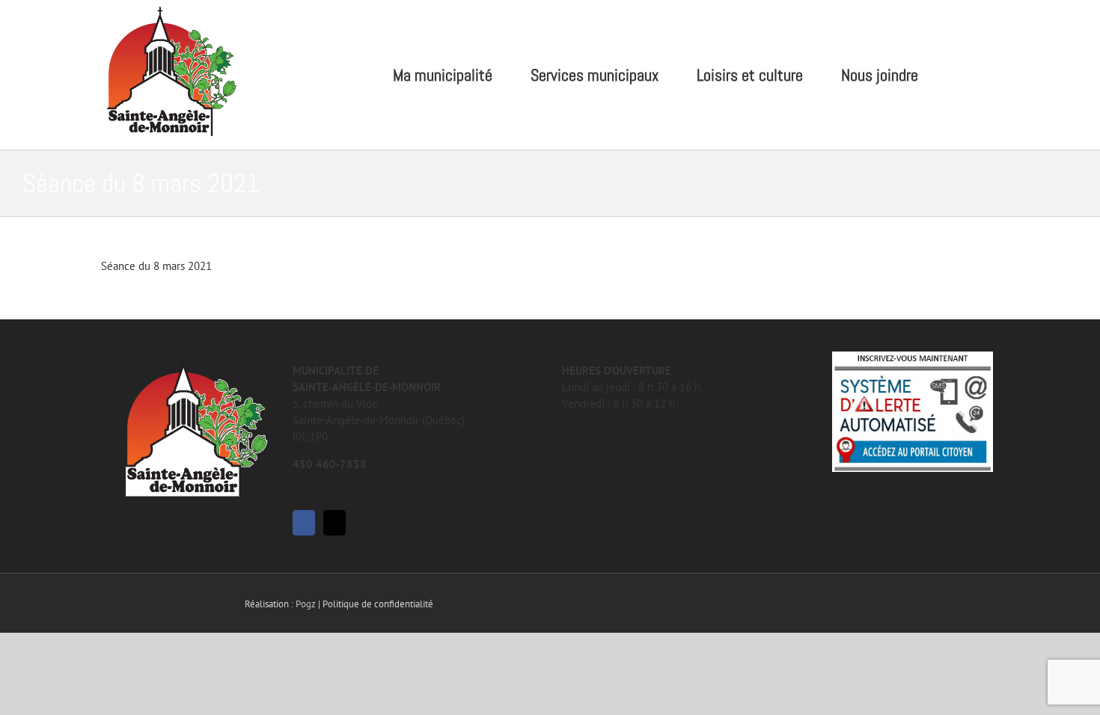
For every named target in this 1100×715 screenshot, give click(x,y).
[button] (974, 75)
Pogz (306, 604)
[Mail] (334, 523)
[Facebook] (304, 523)
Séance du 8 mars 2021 (156, 266)
